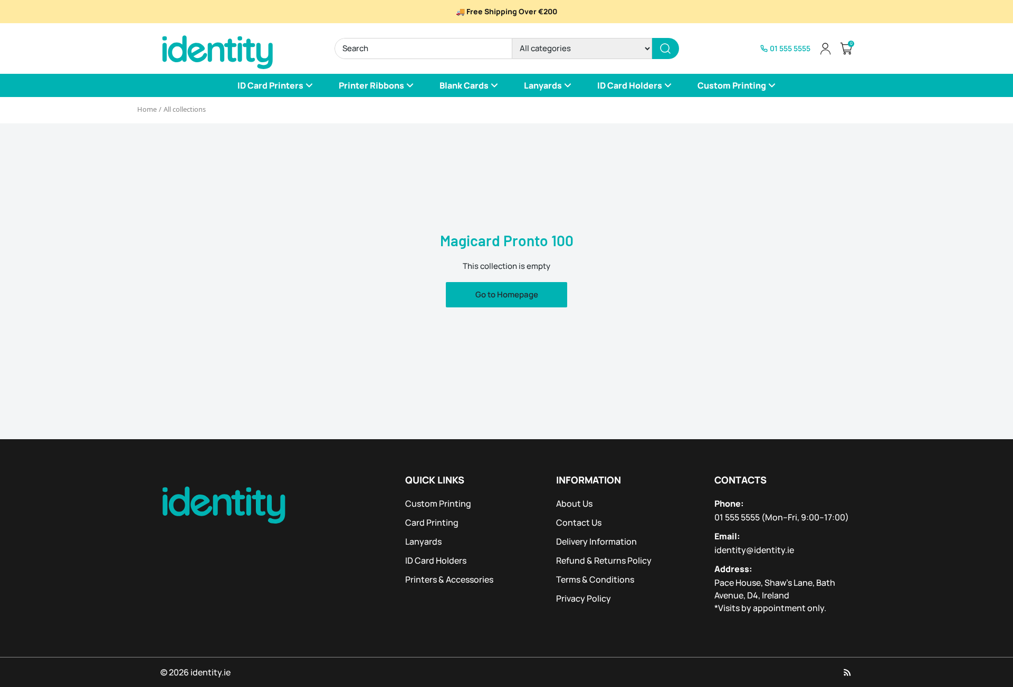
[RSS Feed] (847, 672)
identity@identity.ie (754, 550)
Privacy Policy (583, 598)
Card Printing (431, 522)
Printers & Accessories (449, 579)
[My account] (825, 48)
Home (147, 109)
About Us (574, 503)
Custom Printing (438, 503)
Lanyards (423, 541)
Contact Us (578, 522)
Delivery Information (596, 541)
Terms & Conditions (595, 579)
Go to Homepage (506, 294)
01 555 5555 (737, 517)
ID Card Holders (435, 560)
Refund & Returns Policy (604, 560)
